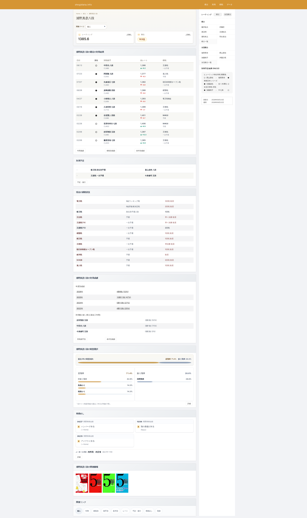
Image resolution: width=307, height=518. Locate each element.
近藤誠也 (210, 84)
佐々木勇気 (222, 84)
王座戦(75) (81, 228)
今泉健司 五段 (150, 175)
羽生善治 (222, 37)
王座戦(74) (81, 222)
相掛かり (81, 391)
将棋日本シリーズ (210, 81)
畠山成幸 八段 (150, 170)
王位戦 (79, 217)
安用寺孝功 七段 (110, 123)
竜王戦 (79, 201)
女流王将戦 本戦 (210, 87)
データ (229, 4)
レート (125, 511)
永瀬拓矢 (222, 32)
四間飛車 (140, 379)
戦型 (159, 511)
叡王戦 (79, 212)
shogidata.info (83, 4)
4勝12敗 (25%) (123, 308)
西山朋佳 (222, 53)
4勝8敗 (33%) (123, 292)
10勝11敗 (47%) (124, 297)
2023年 (80, 308)
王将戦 (79, 244)
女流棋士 (227, 14)
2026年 (80, 292)
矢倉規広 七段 (109, 82)
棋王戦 (79, 238)
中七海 (220, 90)
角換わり (81, 385)
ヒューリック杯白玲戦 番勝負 (215, 74)
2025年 (80, 297)
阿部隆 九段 (108, 74)
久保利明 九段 (109, 107)
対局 (214, 4)
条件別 (115, 511)
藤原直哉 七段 (109, 140)
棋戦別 (95, 511)
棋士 (206, 4)
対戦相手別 (81, 339)
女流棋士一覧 (206, 62)
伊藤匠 (221, 27)
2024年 (80, 303)
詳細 (189, 404)
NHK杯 (79, 260)
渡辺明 (204, 32)
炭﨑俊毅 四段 (109, 90)
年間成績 (80, 151)
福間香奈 (204, 53)
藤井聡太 (204, 27)
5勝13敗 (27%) (123, 303)
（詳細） (129, 34)
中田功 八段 (108, 65)
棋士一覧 (204, 41)
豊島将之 (204, 37)
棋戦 (221, 4)
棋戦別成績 (111, 151)
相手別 (105, 511)
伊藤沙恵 (222, 58)
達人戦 (79, 265)
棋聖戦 (79, 233)
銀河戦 (79, 254)
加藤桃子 (204, 58)
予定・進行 (81, 182)
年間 (87, 511)
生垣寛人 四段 (109, 115)
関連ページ (80, 26)
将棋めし (149, 511)
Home (78, 13)
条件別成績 (140, 151)
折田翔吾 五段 (109, 132)
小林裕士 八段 (109, 99)
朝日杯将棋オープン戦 (86, 249)
